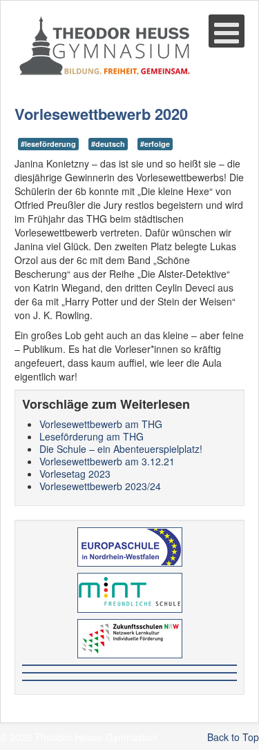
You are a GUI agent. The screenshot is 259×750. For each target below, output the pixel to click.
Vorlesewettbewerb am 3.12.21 (107, 461)
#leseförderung (48, 144)
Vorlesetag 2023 (75, 473)
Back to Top (233, 737)
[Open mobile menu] (226, 31)
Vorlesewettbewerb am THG (100, 424)
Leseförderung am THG (91, 436)
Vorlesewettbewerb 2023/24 (100, 486)
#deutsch (108, 144)
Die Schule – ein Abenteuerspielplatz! (120, 449)
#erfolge (155, 144)
